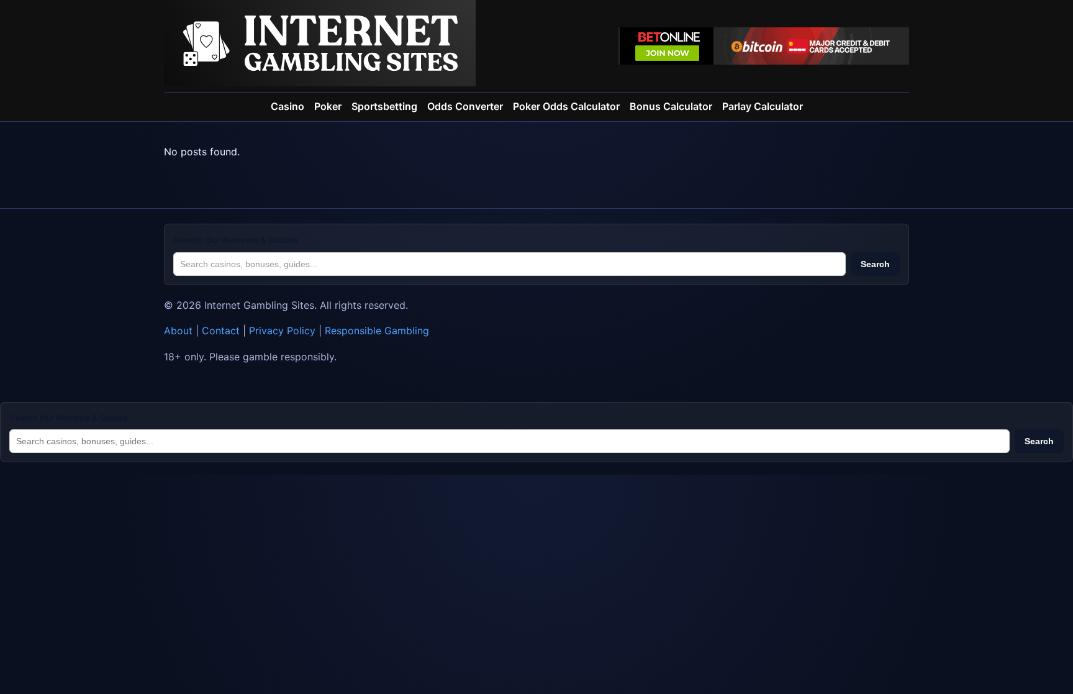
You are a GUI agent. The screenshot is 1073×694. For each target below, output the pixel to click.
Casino (287, 106)
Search (875, 264)
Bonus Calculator (671, 106)
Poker (328, 106)
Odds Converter (465, 106)
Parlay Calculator (762, 106)
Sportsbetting (384, 106)
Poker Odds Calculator (566, 106)
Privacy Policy (282, 330)
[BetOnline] (763, 46)
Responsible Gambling (377, 330)
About (178, 330)
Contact (221, 330)
